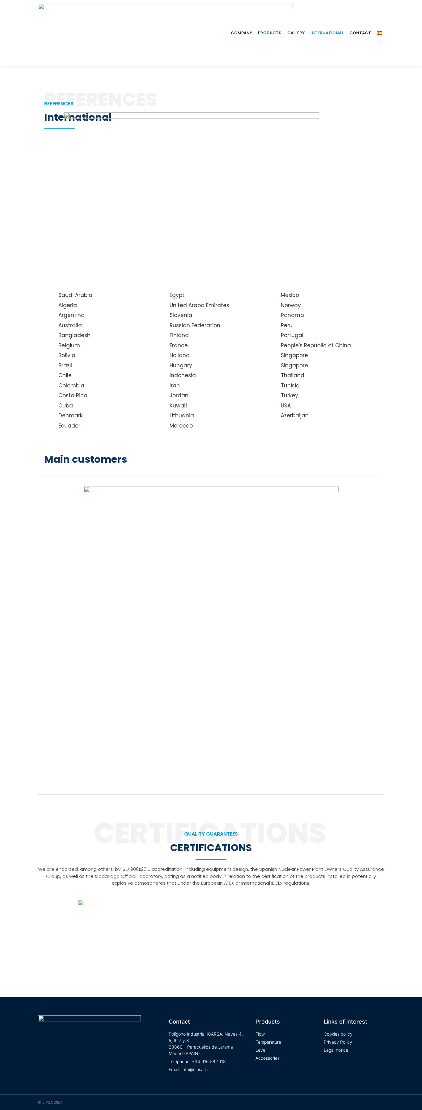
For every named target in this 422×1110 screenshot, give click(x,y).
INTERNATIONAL (327, 33)
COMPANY (241, 33)
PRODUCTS (269, 33)
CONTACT (360, 33)
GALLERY (296, 33)
